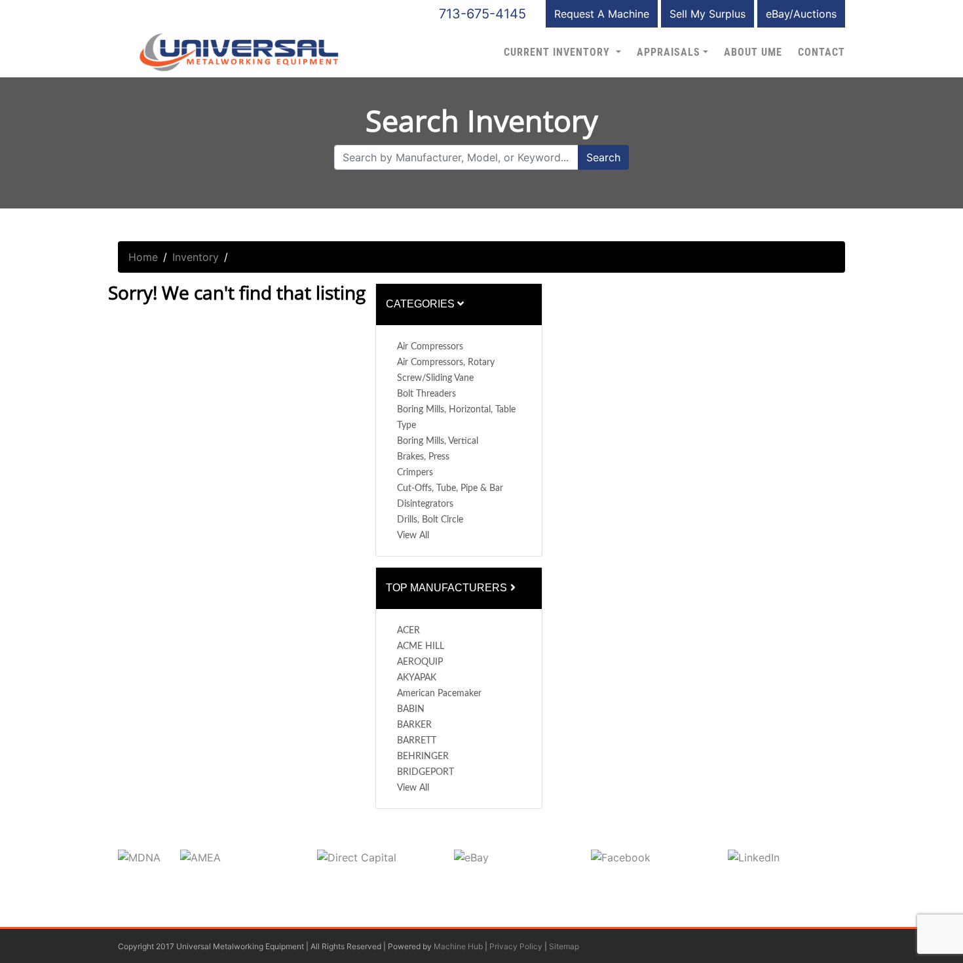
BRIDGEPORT (425, 772)
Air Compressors (430, 346)
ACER (408, 630)
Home (143, 257)
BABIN (411, 709)
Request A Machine (601, 13)
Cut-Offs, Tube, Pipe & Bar (450, 488)
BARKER (414, 725)
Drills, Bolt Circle (430, 519)
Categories (421, 303)
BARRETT (416, 740)
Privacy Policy (515, 946)
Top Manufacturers (448, 587)
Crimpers (415, 472)
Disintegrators (425, 504)
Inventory (195, 257)
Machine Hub (458, 946)
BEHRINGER (423, 756)
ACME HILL (420, 646)
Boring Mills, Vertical (437, 441)
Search (603, 157)
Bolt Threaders (426, 394)
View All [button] (413, 535)
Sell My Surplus (708, 13)
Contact (821, 52)
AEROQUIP (420, 662)
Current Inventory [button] (558, 52)
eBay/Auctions (801, 13)
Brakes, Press (423, 457)
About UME (753, 52)
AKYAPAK (416, 677)
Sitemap (564, 946)
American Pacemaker (439, 693)
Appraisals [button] (668, 52)
